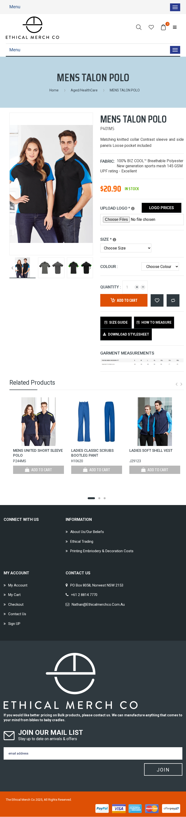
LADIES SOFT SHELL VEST (150, 450)
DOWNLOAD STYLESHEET (128, 334)
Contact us (17, 614)
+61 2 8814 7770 (84, 595)
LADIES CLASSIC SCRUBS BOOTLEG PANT (92, 453)
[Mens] (114, 239)
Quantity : (110, 287)
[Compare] (173, 300)
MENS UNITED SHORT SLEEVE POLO (38, 453)
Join (163, 770)
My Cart (14, 595)
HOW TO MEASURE (156, 322)
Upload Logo (120, 207)
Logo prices (161, 207)
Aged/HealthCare (84, 90)
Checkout (15, 604)
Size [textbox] (110, 238)
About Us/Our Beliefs (87, 532)
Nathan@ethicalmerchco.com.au (98, 604)
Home (54, 90)
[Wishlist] (151, 27)
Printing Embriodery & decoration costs (101, 551)
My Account (17, 585)
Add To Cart (41, 469)
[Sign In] (175, 27)
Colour (108, 266)
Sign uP (14, 624)
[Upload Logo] (133, 208)
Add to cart (127, 300)
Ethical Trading (81, 541)
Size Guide (118, 322)
